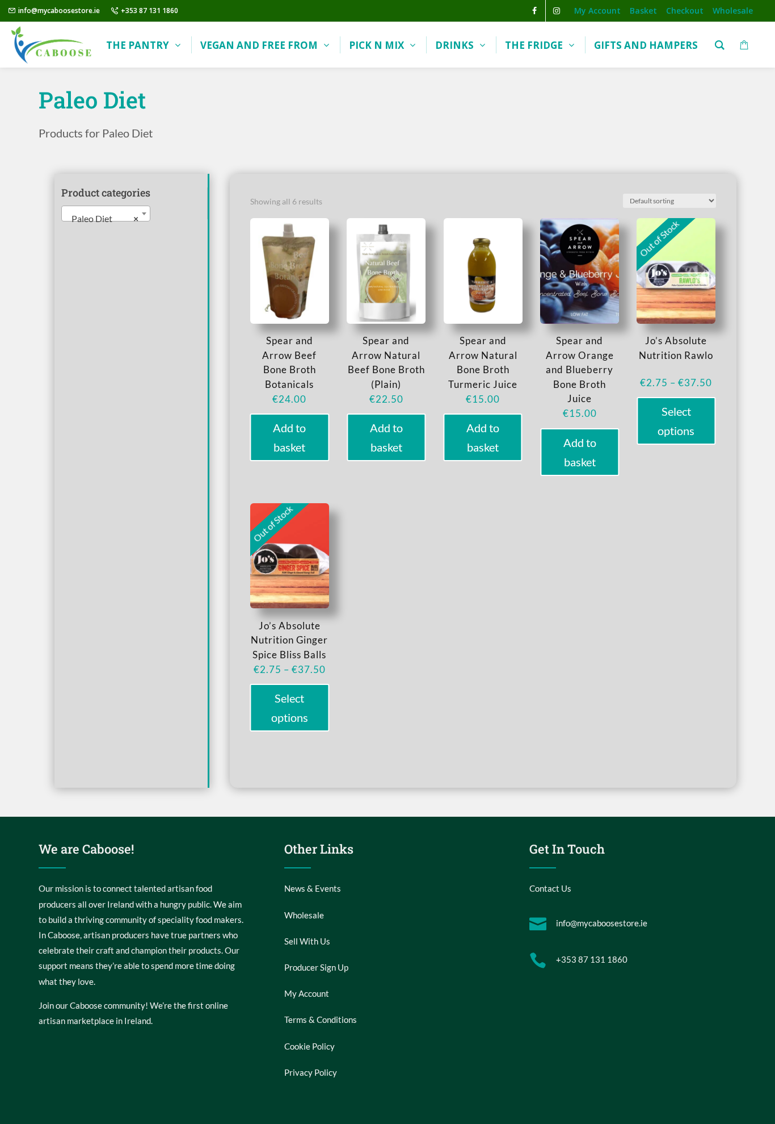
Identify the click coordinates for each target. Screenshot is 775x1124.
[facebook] (534, 11)
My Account (306, 993)
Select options (676, 420)
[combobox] (105, 214)
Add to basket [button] (289, 437)
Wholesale (304, 915)
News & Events (312, 888)
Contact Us (550, 888)
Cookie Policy (309, 1046)
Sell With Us (307, 941)
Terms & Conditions (320, 1019)
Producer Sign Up (316, 967)
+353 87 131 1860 (149, 10)
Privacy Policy (310, 1072)
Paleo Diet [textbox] (102, 218)
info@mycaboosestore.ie (59, 10)
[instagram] (557, 11)
